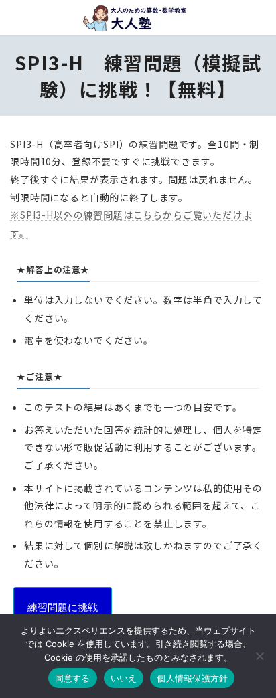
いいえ (124, 678)
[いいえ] (259, 656)
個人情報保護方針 (192, 678)
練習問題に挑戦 (62, 607)
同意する (72, 678)
